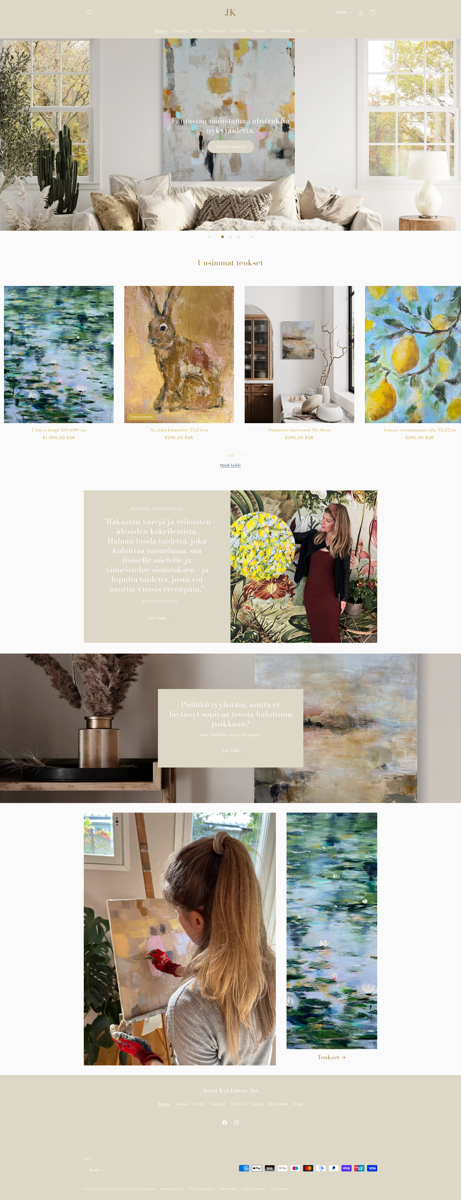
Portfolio (238, 1104)
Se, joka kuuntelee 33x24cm (179, 429)
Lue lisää (157, 618)
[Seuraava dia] (251, 237)
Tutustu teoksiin (230, 147)
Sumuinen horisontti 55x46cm (299, 429)
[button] (90, 12)
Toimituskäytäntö (254, 1189)
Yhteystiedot (280, 1189)
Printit (199, 1104)
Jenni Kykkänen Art (110, 1189)
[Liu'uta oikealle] (242, 455)
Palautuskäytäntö (171, 1189)
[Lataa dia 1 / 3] (222, 237)
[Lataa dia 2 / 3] (230, 237)
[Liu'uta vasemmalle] (219, 455)
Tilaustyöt (217, 1104)
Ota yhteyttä (278, 1104)
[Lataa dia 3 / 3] (239, 237)
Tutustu (257, 1104)
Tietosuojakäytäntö (202, 1189)
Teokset (328, 1057)
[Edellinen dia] (209, 237)
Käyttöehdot (228, 1189)
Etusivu (164, 1104)
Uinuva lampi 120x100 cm (59, 429)
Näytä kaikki (230, 465)
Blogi (298, 1104)
